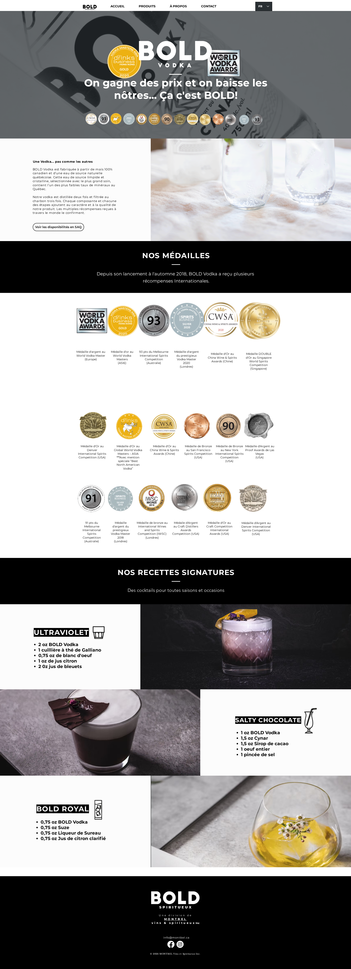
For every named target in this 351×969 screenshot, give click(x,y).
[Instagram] (180, 944)
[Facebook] (170, 944)
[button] (147, 6)
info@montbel (174, 937)
